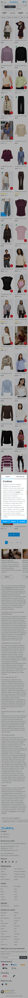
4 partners (17, 492)
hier (23, 509)
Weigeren (13, 521)
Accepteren (22, 521)
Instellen (5, 521)
